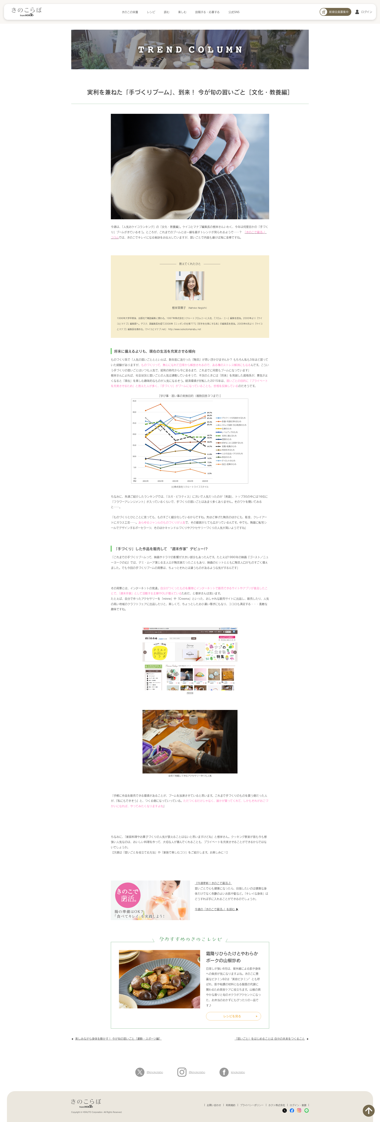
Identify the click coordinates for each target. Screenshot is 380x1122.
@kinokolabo (155, 1072)
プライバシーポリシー (252, 1105)
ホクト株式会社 (276, 1105)
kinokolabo (238, 1072)
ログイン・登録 (298, 1105)
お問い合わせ (214, 1105)
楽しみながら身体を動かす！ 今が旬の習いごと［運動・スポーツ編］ (118, 1038)
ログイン (366, 11)
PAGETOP (369, 1111)
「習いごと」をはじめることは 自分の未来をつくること (270, 1038)
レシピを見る (232, 1016)
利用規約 (230, 1105)
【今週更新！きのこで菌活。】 (213, 883)
